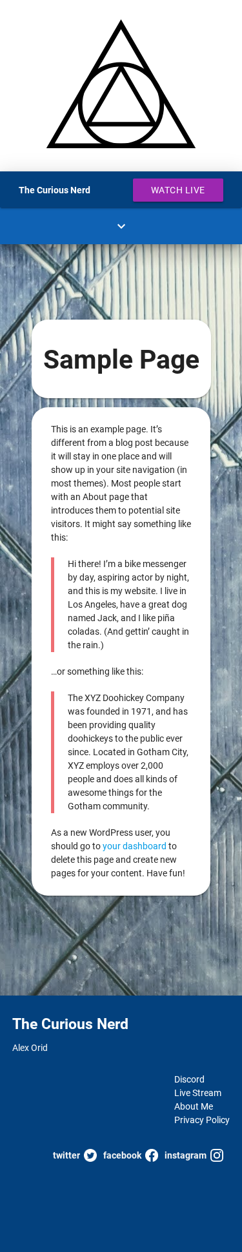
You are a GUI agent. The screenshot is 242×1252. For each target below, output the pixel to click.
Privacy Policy (202, 1120)
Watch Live (178, 190)
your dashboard (134, 846)
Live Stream (197, 1093)
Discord (189, 1079)
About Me (193, 1106)
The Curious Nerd (54, 190)
